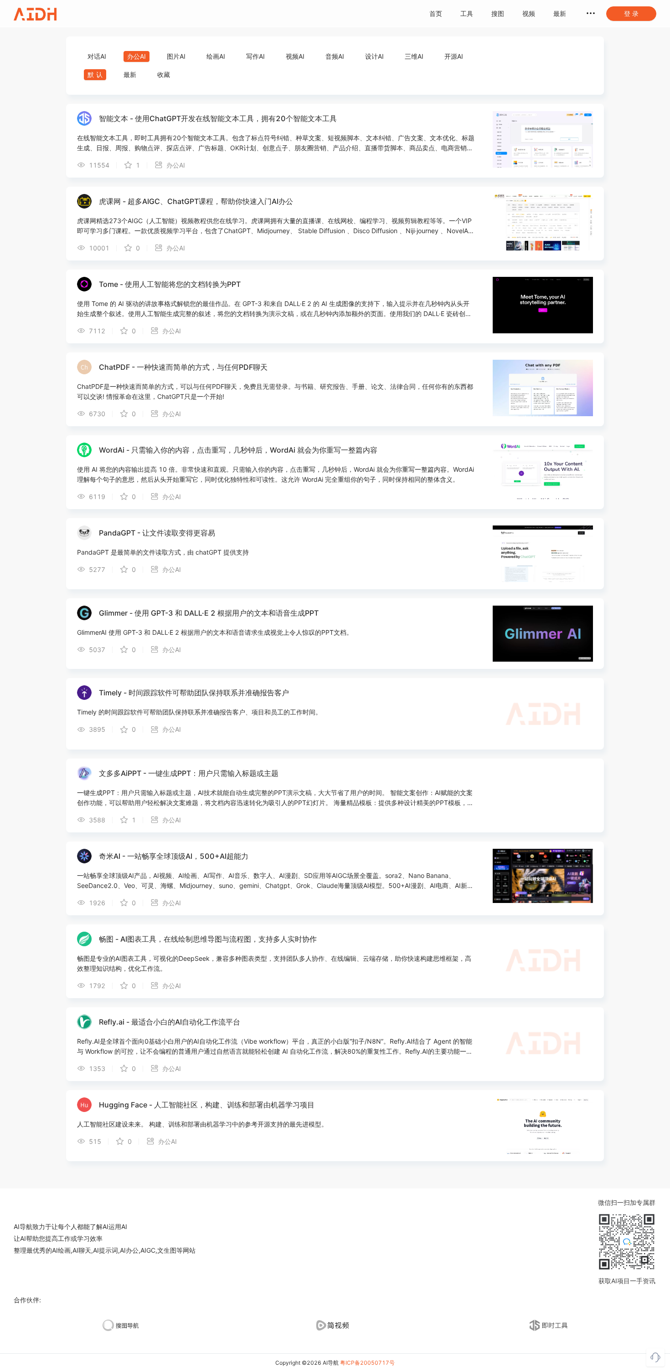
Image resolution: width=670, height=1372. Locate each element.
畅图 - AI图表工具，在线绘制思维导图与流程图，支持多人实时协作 (208, 939)
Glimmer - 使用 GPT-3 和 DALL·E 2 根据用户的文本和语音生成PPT (209, 612)
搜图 (497, 13)
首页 (435, 13)
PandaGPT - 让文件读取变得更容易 (157, 532)
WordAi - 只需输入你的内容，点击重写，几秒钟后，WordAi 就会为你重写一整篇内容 (238, 449)
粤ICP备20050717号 (367, 1362)
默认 (96, 74)
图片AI (176, 56)
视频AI (295, 56)
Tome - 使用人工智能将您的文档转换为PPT (170, 284)
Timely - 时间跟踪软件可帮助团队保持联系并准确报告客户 (194, 692)
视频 (528, 13)
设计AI (374, 56)
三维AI (414, 56)
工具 (466, 13)
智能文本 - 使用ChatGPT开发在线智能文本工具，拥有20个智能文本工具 (218, 118)
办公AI (136, 56)
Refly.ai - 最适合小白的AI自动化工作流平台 (169, 1021)
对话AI (97, 56)
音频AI (334, 56)
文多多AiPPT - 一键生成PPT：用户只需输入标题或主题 (188, 773)
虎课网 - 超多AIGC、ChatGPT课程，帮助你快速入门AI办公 (196, 201)
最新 (559, 13)
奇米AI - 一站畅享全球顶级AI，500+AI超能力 (173, 856)
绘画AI (215, 56)
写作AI (255, 56)
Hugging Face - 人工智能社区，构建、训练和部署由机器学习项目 (206, 1104)
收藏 (163, 74)
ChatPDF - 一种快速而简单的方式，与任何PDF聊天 (183, 367)
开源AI (453, 56)
